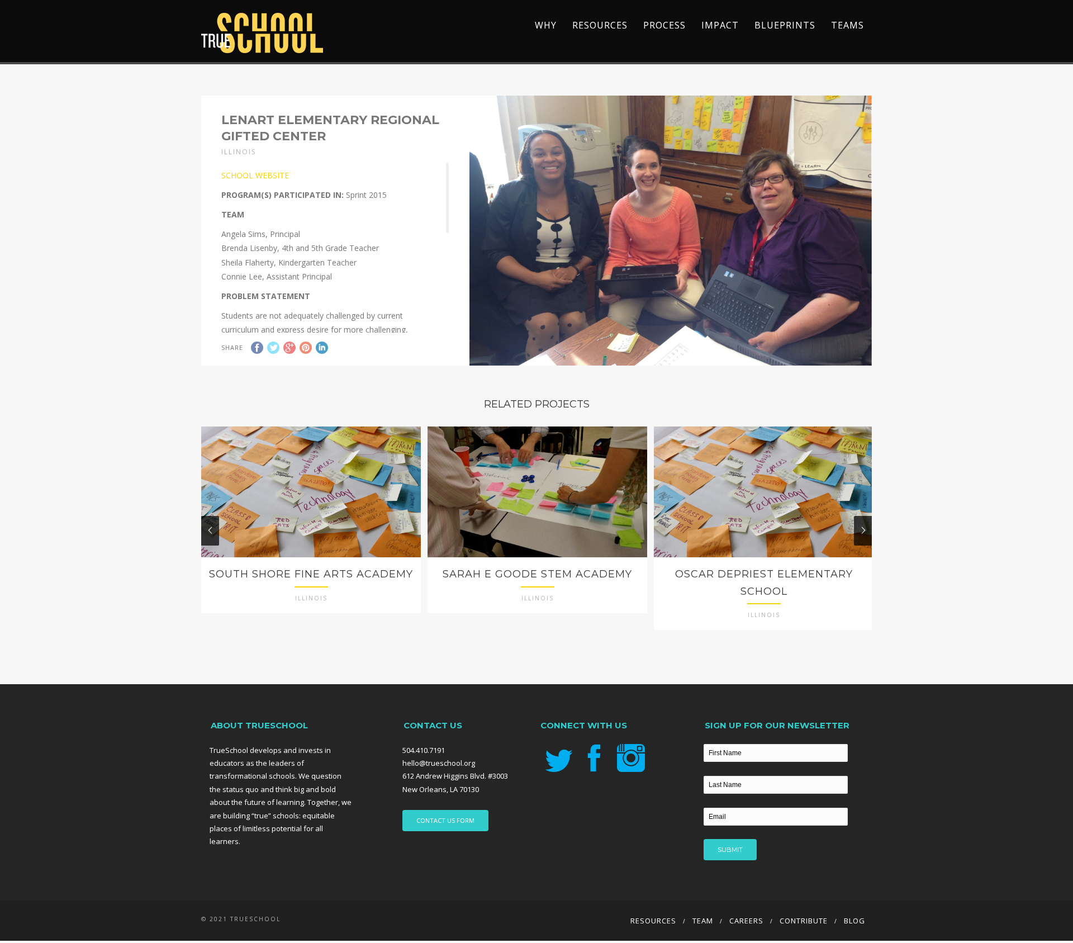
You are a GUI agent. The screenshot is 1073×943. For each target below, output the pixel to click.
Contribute (804, 921)
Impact (720, 25)
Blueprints (784, 25)
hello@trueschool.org (438, 763)
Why (546, 25)
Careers (746, 921)
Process (664, 25)
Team (702, 921)
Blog (854, 921)
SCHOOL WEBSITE (255, 175)
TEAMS (847, 25)
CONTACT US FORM (445, 820)
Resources (600, 25)
